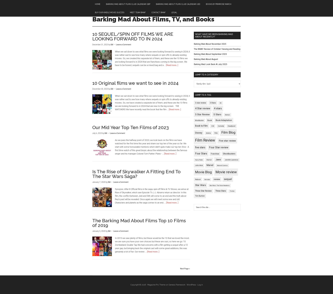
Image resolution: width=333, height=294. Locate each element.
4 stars (218, 108)
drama (208, 133)
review (217, 179)
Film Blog (228, 132)
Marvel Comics (222, 165)
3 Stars (213, 103)
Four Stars (201, 153)
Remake (207, 179)
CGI (212, 126)
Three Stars (220, 191)
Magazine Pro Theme (156, 285)
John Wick (199, 165)
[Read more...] (172, 65)
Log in (200, 285)
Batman (227, 115)
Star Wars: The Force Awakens (219, 185)
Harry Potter (199, 160)
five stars (200, 147)
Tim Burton (200, 196)
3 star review (200, 103)
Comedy (221, 126)
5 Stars (217, 114)
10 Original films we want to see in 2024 (135, 83)
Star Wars (200, 185)
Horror (209, 160)
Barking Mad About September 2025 (210, 54)
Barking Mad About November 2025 (210, 44)
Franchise (215, 154)
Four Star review (218, 147)
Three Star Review (203, 191)
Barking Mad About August (206, 59)
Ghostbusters (229, 153)
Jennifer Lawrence (231, 160)
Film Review (205, 140)
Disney (198, 132)
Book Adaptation (224, 120)
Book (209, 120)
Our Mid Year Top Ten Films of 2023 (130, 127)
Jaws (218, 159)
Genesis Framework (177, 285)
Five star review (227, 140)
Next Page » (185, 269)
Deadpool (231, 126)
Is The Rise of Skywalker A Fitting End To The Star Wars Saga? (136, 174)
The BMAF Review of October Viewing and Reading (217, 49)
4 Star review (202, 108)
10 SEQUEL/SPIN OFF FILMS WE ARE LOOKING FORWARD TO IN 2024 (132, 36)
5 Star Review (202, 114)
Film (216, 133)
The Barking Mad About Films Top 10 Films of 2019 (139, 223)
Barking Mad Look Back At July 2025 (210, 64)
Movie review (226, 172)
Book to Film (201, 126)
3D (221, 103)
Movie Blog (203, 172)
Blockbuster (199, 120)
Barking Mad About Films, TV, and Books (153, 19)
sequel (228, 179)
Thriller (232, 191)
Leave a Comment (123, 45)
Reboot (198, 179)
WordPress (191, 285)
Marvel (210, 165)
